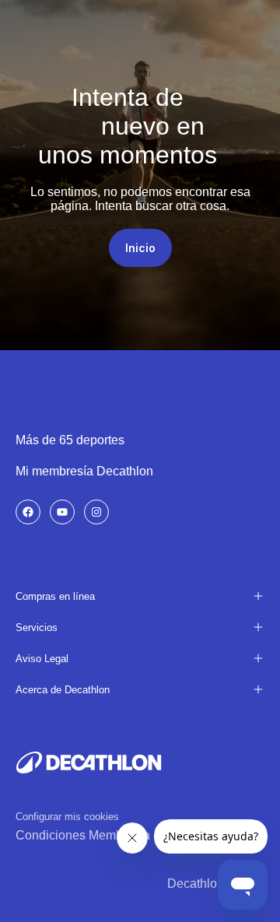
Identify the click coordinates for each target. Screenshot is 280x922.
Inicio (140, 247)
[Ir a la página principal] (89, 762)
